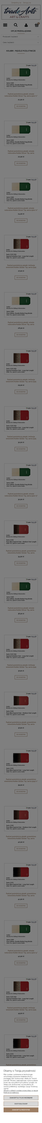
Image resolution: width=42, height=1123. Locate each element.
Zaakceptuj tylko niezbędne (21, 1098)
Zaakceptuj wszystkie (21, 1110)
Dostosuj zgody (21, 1104)
